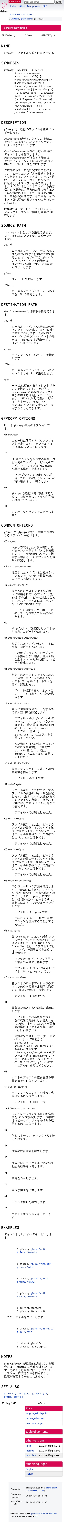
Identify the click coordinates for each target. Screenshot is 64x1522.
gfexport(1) (39, 1393)
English (30, 1469)
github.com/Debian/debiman (44, 1513)
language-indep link (37, 1413)
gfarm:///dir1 (39, 1278)
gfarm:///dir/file (42, 1328)
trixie (28, 1445)
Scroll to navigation (15, 27)
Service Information (21, 14)
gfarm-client (26, 19)
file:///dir (24, 1331)
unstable (15, 19)
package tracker (35, 1418)
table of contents (37, 1431)
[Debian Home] (4, 6)
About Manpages (29, 6)
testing (30, 1450)
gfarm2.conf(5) (13, 1396)
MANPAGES (14, 1)
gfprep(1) (10, 1393)
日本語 (29, 1474)
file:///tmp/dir (27, 1252)
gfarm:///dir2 (25, 1281)
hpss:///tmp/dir (27, 1296)
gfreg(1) (24, 1393)
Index (13, 6)
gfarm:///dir (39, 1249)
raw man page (34, 1423)
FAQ (45, 6)
